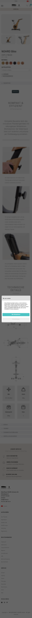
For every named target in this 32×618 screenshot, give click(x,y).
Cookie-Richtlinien (14, 306)
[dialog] (16, 309)
